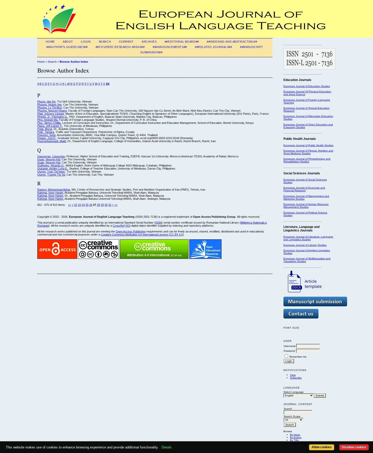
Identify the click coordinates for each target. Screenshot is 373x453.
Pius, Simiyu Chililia (49, 122)
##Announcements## (170, 46)
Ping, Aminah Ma (47, 119)
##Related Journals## (213, 46)
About (68, 41)
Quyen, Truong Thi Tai (51, 174)
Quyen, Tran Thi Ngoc (51, 171)
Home (50, 41)
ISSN (158, 222)
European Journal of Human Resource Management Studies (306, 205)
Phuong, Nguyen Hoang (52, 110)
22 (75, 204)
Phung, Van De (46, 101)
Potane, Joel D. (46, 138)
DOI (127, 225)
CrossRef (119, 225)
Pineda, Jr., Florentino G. (52, 116)
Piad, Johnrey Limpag (50, 113)
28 (98, 204)
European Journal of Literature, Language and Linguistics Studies (308, 238)
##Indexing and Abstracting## (232, 41)
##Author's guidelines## (67, 46)
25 (87, 204)
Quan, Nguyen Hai (48, 159)
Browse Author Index (74, 61)
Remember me (298, 356)
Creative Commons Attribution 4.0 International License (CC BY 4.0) (142, 234)
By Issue (295, 434)
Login (86, 41)
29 (102, 204)
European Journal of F (296, 99)
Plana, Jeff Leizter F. (49, 125)
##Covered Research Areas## (120, 46)
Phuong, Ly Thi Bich (49, 107)
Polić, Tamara (45, 131)
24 (83, 204)
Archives (149, 41)
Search (105, 41)
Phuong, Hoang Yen (49, 104)
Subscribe (296, 377)
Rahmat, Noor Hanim (50, 192)
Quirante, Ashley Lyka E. (52, 168)
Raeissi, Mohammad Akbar (53, 189)
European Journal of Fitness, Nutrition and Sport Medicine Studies (308, 152)
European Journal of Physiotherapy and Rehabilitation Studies (306, 160)
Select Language (293, 392)
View (293, 375)
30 (106, 204)
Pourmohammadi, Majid (51, 141)
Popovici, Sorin (46, 135)
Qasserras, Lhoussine (51, 156)
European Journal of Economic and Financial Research (304, 189)
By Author (295, 437)
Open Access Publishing (131, 231)
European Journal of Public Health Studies (308, 145)
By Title (294, 440)
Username (290, 346)
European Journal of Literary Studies (305, 245)
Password (289, 350)
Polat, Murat (44, 128)
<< (69, 204)
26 (90, 204)
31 (109, 204)
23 (79, 204)
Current (126, 41)
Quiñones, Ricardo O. (50, 165)
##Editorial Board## (182, 41)
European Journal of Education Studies (306, 86)
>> (115, 204)
